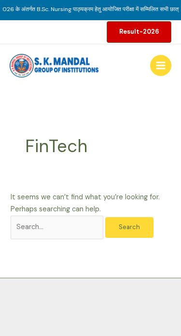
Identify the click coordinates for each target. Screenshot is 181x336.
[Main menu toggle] (160, 65)
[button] (139, 32)
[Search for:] (58, 227)
